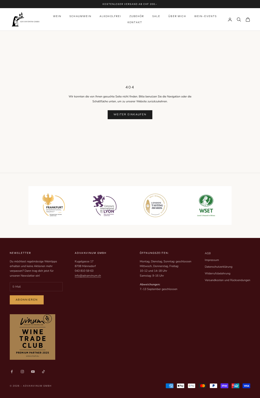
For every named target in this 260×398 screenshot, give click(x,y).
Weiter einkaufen (130, 114)
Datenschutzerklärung (218, 267)
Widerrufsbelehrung (217, 273)
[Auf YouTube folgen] (33, 372)
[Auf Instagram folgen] (22, 372)
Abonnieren (27, 300)
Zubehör (136, 16)
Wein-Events (205, 16)
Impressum (212, 260)
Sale (156, 16)
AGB (208, 253)
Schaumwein (80, 16)
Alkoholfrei (110, 16)
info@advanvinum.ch (88, 276)
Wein (57, 16)
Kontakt (135, 22)
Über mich (177, 16)
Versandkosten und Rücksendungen (227, 280)
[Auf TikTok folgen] (43, 372)
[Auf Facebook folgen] (12, 372)
